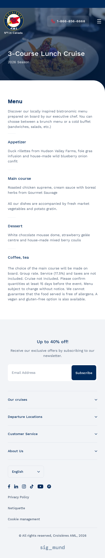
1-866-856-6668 (71, 21)
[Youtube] (40, 486)
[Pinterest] (49, 486)
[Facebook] (9, 486)
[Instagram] (24, 486)
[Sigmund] (52, 547)
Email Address (23, 373)
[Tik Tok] (32, 486)
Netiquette (16, 508)
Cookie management (24, 519)
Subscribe (83, 373)
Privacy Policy (18, 497)
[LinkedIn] (16, 486)
